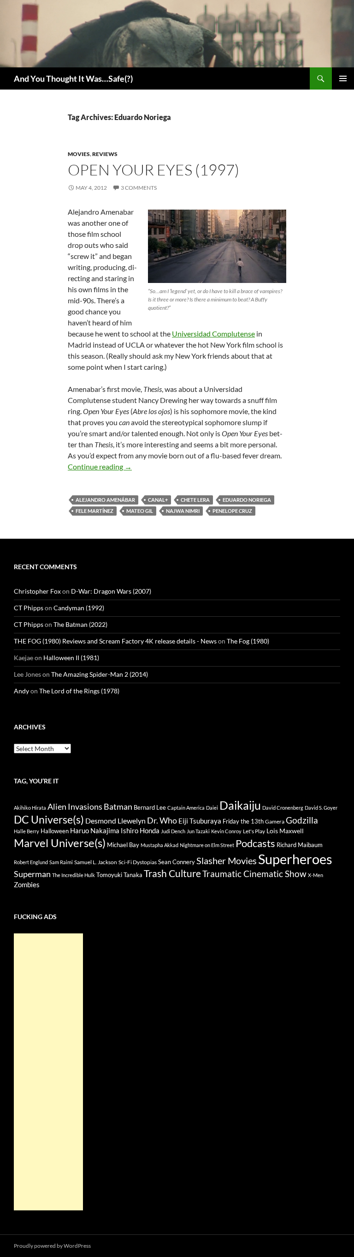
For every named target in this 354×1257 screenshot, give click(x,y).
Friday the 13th (243, 821)
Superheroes (295, 859)
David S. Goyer (321, 808)
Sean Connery (176, 862)
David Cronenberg (282, 808)
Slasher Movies (226, 860)
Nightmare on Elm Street (207, 845)
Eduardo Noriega (247, 500)
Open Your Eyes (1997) (153, 169)
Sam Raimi (61, 862)
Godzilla (302, 820)
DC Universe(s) (49, 819)
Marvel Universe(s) (60, 842)
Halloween (55, 831)
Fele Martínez (94, 511)
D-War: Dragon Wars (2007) (111, 591)
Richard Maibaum (300, 844)
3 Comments (139, 187)
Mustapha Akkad (159, 845)
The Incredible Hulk (73, 875)
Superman (32, 874)
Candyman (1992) (78, 608)
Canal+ (158, 500)
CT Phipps (28, 608)
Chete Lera (195, 500)
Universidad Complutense (213, 333)
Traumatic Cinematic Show (254, 873)
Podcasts (255, 843)
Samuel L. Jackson (95, 862)
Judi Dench (173, 831)
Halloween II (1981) (71, 658)
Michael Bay (123, 844)
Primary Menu (343, 78)
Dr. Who (162, 820)
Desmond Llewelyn (115, 820)
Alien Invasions (74, 806)
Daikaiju (240, 805)
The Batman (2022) (80, 624)
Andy (21, 691)
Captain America (186, 808)
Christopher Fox (37, 591)
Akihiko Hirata (30, 808)
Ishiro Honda (140, 831)
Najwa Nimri (183, 511)
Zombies (27, 884)
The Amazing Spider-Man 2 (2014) (99, 674)
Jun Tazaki (198, 831)
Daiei (212, 808)
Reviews (105, 153)
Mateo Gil (139, 511)
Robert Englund (31, 862)
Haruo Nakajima (94, 830)
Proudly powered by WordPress (52, 1245)
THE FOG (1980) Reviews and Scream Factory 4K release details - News (115, 641)
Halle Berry (26, 831)
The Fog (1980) (248, 641)
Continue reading (100, 466)
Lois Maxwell (285, 831)
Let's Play (254, 831)
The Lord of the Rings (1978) (79, 691)
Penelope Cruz (232, 511)
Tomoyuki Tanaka (119, 874)
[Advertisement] (48, 1071)
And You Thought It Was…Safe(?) (73, 78)
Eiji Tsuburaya (199, 821)
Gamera (274, 821)
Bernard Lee (150, 807)
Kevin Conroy (226, 831)
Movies (79, 153)
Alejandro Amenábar (105, 500)
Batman (118, 806)
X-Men (315, 875)
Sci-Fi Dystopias (137, 862)
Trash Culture (172, 873)
